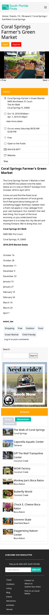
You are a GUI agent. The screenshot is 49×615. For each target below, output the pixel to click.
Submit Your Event (33, 586)
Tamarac (18, 445)
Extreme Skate (22, 519)
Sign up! (36, 569)
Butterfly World (23, 491)
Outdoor (30, 328)
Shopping (9, 328)
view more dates (14, 121)
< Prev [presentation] (3, 80)
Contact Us (29, 580)
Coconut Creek (21, 460)
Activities (10, 423)
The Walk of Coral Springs (29, 430)
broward (26, 16)
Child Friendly (29, 334)
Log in (7, 339)
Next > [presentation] (46, 80)
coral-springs (39, 16)
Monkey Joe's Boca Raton (29, 480)
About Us (29, 583)
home (5, 16)
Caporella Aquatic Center (29, 442)
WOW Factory (22, 468)
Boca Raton (19, 484)
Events (13, 16)
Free (20, 328)
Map (6, 161)
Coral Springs (14, 107)
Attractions (23, 419)
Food (40, 328)
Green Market (12, 334)
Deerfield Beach (21, 523)
